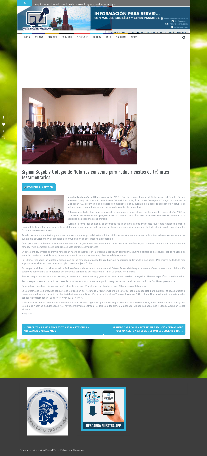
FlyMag (64, 450)
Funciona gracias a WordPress (35, 450)
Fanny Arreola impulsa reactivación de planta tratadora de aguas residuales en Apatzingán (75, 4)
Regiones (28, 314)
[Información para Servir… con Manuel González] (38, 19)
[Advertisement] (103, 66)
